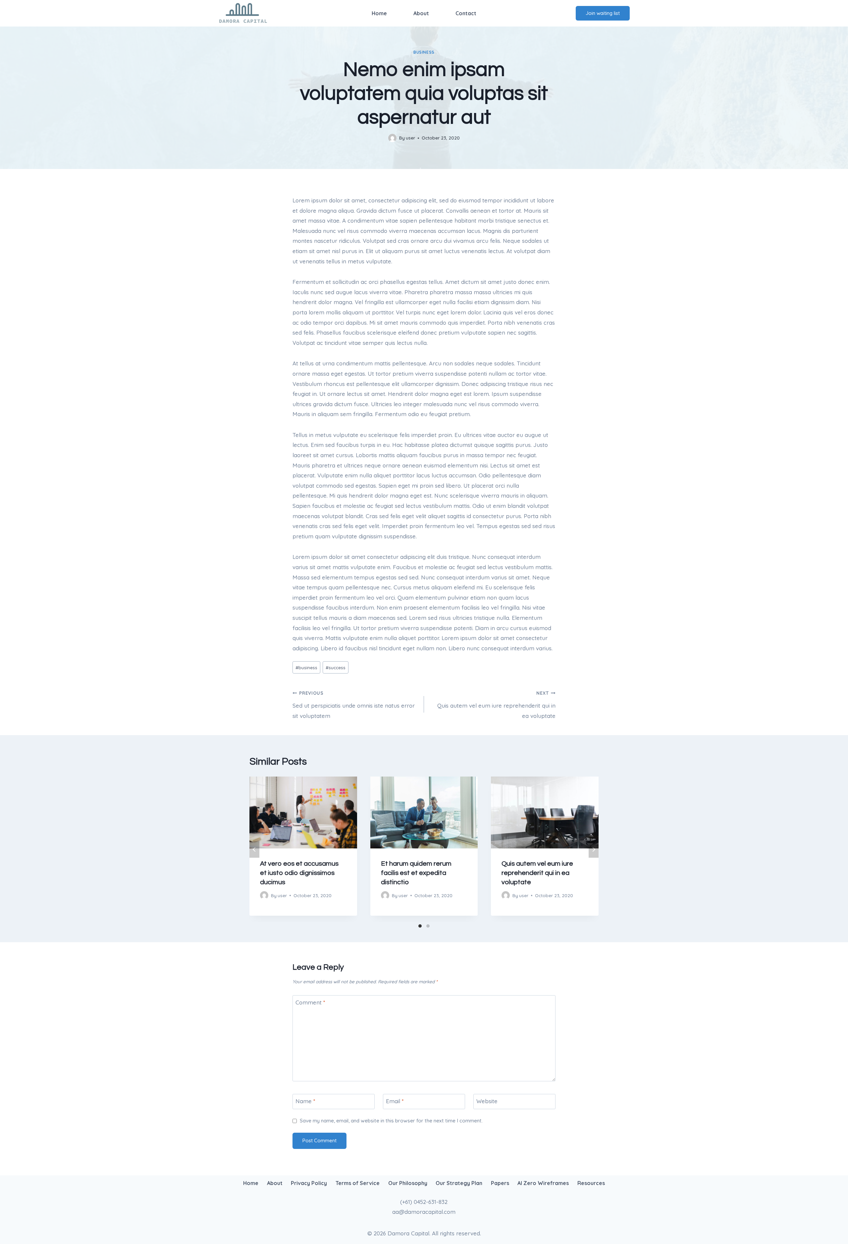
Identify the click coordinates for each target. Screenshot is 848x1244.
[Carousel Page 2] (428, 926)
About (421, 13)
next (594, 849)
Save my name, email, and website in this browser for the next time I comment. (391, 1120)
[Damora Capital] (243, 13)
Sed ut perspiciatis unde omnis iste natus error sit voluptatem (353, 704)
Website (487, 1101)
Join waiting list (603, 13)
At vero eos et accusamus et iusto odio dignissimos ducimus (299, 873)
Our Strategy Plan (459, 1183)
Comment (310, 1002)
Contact (465, 13)
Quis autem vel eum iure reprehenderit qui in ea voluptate (496, 704)
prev (254, 849)
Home (379, 13)
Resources (591, 1183)
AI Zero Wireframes (543, 1183)
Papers (500, 1183)
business (424, 52)
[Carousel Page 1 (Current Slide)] (420, 926)
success (335, 667)
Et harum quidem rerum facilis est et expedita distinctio (416, 873)
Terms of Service (358, 1183)
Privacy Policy (309, 1183)
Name (305, 1101)
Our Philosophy (407, 1183)
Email (395, 1101)
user (410, 137)
